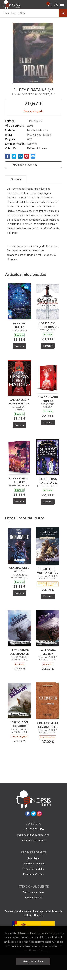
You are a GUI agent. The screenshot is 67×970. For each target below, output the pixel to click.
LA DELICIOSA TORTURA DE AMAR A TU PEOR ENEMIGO (48, 480)
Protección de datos (33, 869)
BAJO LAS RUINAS (19, 325)
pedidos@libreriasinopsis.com (33, 834)
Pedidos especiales (33, 892)
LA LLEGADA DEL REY (48, 652)
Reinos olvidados (37, 148)
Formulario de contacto (33, 840)
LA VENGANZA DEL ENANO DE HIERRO (19, 652)
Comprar (19, 346)
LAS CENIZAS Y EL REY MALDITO (19, 401)
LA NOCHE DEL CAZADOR (19, 724)
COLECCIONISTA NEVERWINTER (47, 724)
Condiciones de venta (33, 863)
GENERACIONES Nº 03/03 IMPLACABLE (19, 569)
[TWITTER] (33, 813)
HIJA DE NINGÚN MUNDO (48, 399)
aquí (41, 946)
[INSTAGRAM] (39, 813)
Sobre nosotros (33, 897)
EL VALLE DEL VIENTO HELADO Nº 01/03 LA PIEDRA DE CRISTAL (47, 570)
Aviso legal (33, 858)
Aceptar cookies (33, 961)
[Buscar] (63, 13)
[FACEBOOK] (27, 813)
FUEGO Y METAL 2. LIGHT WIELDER (19, 480)
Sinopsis (15, 179)
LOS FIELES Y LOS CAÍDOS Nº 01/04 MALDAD (47, 325)
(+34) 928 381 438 (33, 829)
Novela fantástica (37, 130)
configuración (33, 950)
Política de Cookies (33, 874)
